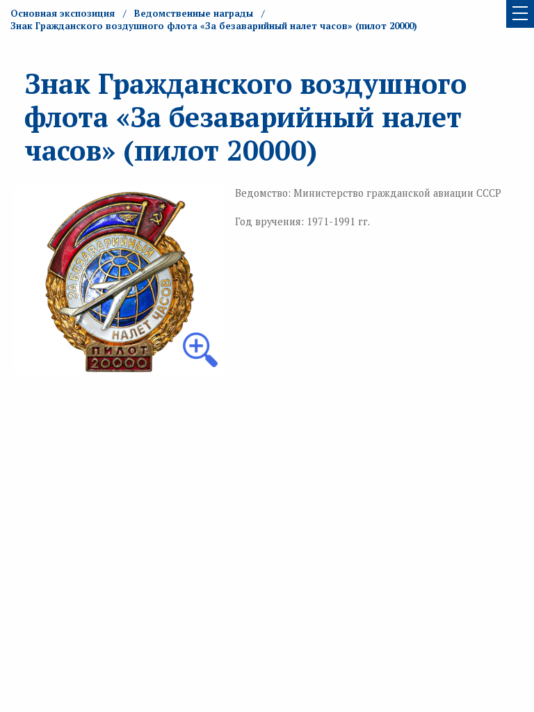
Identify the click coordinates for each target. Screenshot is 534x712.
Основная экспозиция (62, 13)
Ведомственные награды (193, 13)
